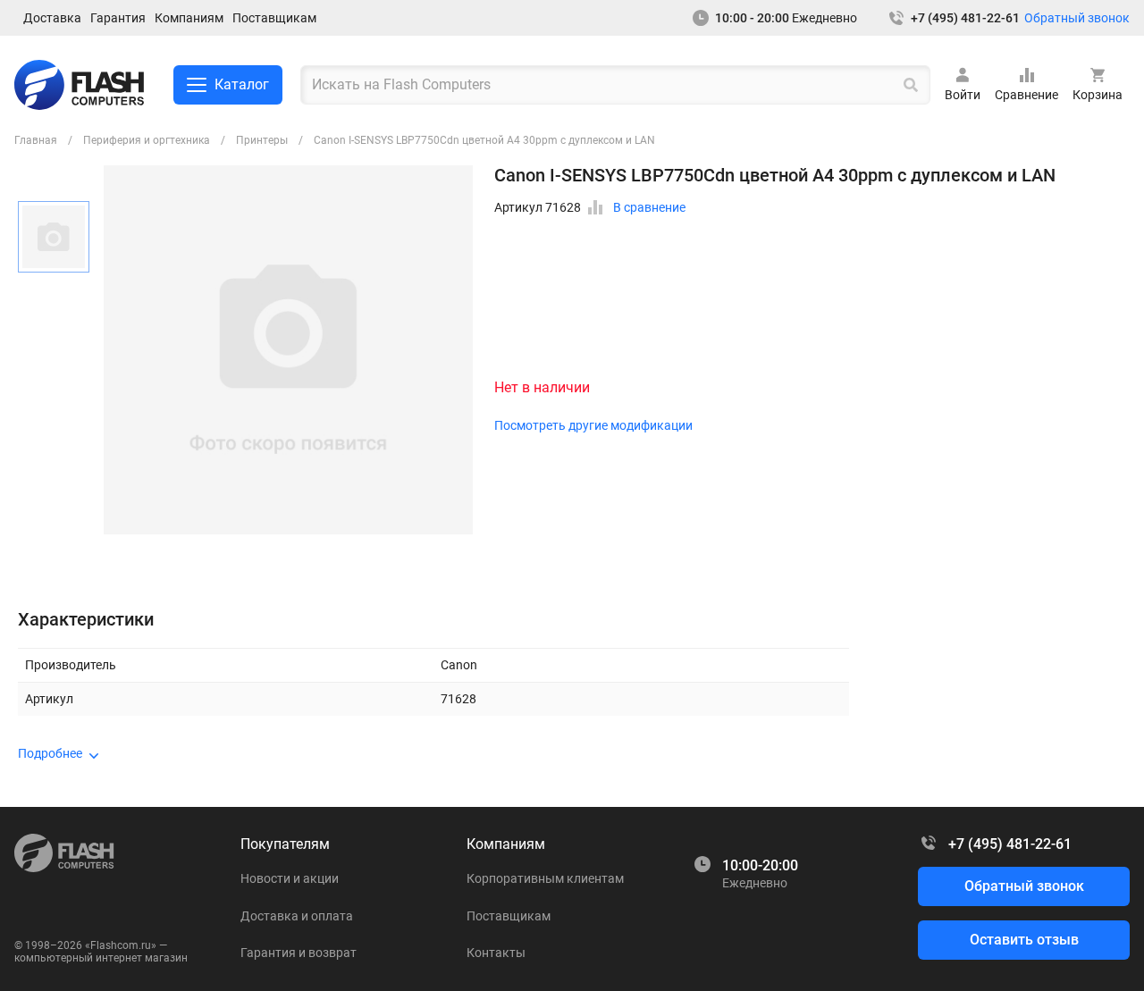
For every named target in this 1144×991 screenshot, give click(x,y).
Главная (35, 140)
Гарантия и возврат (298, 952)
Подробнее (50, 753)
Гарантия (118, 18)
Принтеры (262, 140)
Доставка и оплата (296, 916)
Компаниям (189, 18)
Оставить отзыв (1024, 939)
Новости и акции (289, 878)
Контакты (496, 952)
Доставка (52, 18)
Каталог (241, 84)
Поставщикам (274, 18)
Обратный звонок (1077, 18)
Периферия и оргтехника (146, 140)
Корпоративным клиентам (545, 878)
